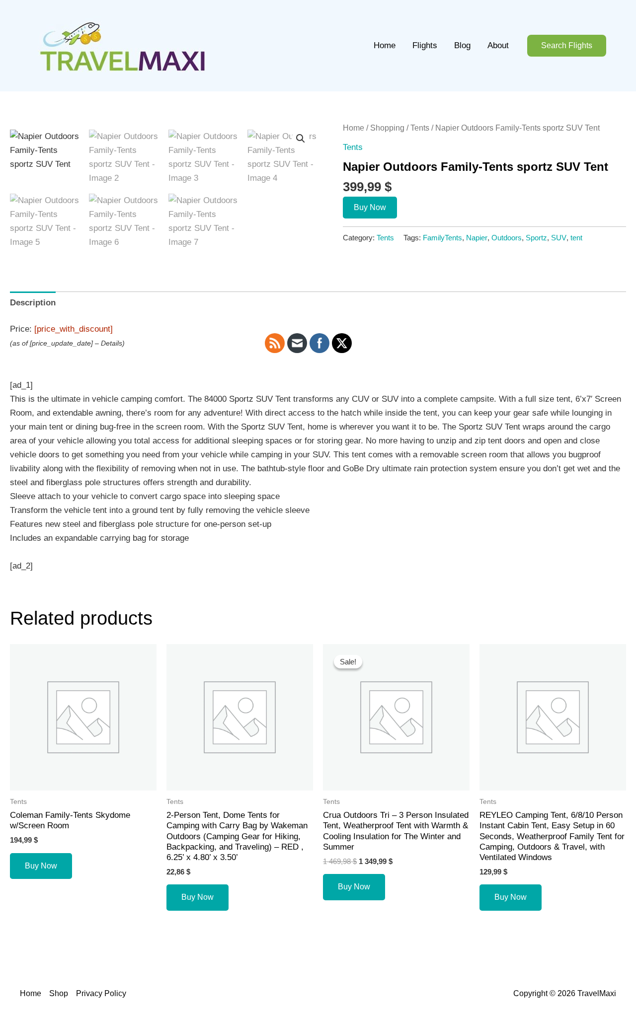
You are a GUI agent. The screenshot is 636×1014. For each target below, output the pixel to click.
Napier (476, 237)
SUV (558, 237)
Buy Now (370, 207)
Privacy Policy (101, 993)
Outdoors (506, 237)
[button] (566, 46)
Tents (419, 128)
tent (576, 237)
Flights (424, 45)
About (498, 45)
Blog (462, 45)
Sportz (536, 237)
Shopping (387, 128)
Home (385, 45)
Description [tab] (33, 302)
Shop (58, 993)
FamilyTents (442, 237)
